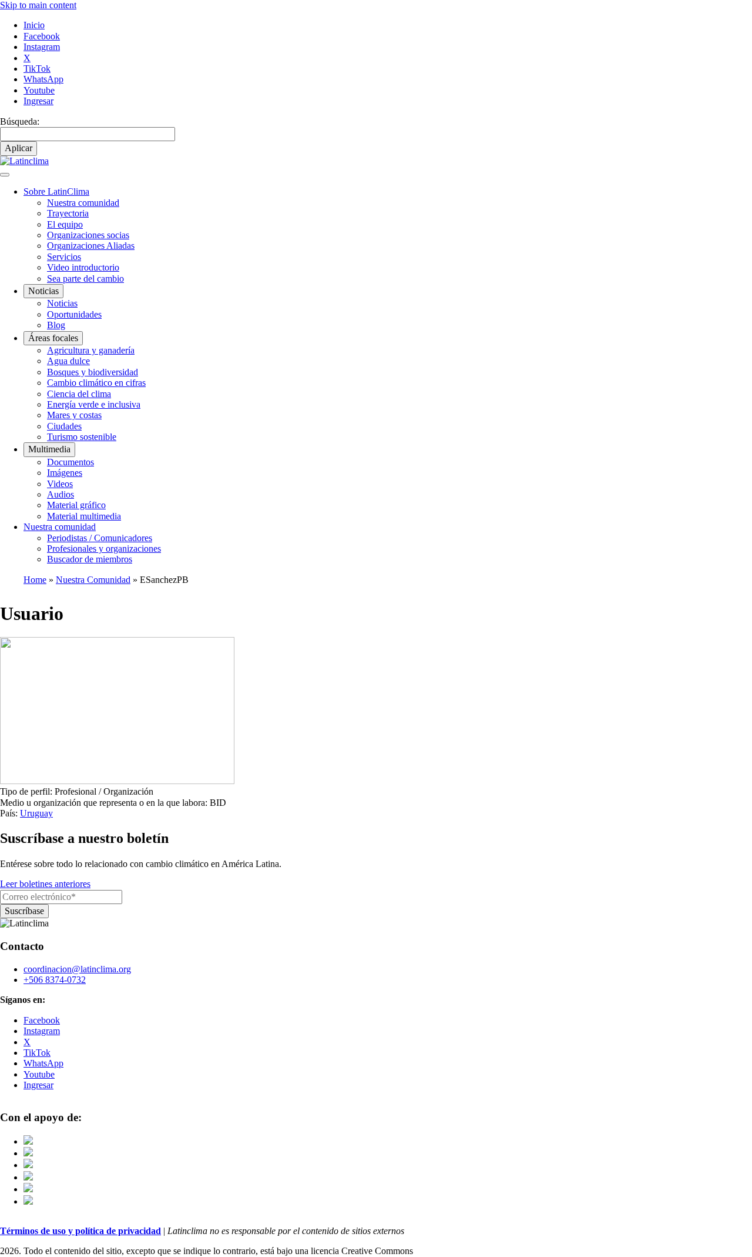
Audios (60, 494)
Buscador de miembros (89, 559)
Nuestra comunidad (83, 203)
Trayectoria (68, 213)
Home (35, 580)
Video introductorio (83, 267)
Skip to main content (38, 5)
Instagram (42, 47)
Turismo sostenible (81, 437)
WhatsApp (43, 79)
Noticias (62, 303)
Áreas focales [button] (53, 338)
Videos (60, 484)
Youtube (39, 90)
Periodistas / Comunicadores (99, 538)
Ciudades (64, 426)
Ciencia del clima (79, 394)
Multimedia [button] (49, 449)
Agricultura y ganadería (91, 350)
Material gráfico (76, 505)
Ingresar (38, 101)
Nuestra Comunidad (93, 580)
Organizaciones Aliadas (91, 246)
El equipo (65, 224)
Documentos (70, 462)
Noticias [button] (43, 291)
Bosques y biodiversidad (92, 372)
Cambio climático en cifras (96, 383)
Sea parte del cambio (85, 279)
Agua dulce (68, 361)
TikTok (37, 69)
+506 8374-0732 (55, 980)
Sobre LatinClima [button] (56, 191)
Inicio (34, 25)
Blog (56, 325)
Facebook (42, 36)
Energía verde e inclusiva (93, 404)
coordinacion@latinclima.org (77, 969)
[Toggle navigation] (4, 174)
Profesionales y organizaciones (104, 549)
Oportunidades (74, 314)
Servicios (64, 257)
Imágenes (64, 473)
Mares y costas (74, 415)
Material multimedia (84, 516)
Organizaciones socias (88, 235)
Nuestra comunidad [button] (60, 527)
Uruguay (36, 813)
